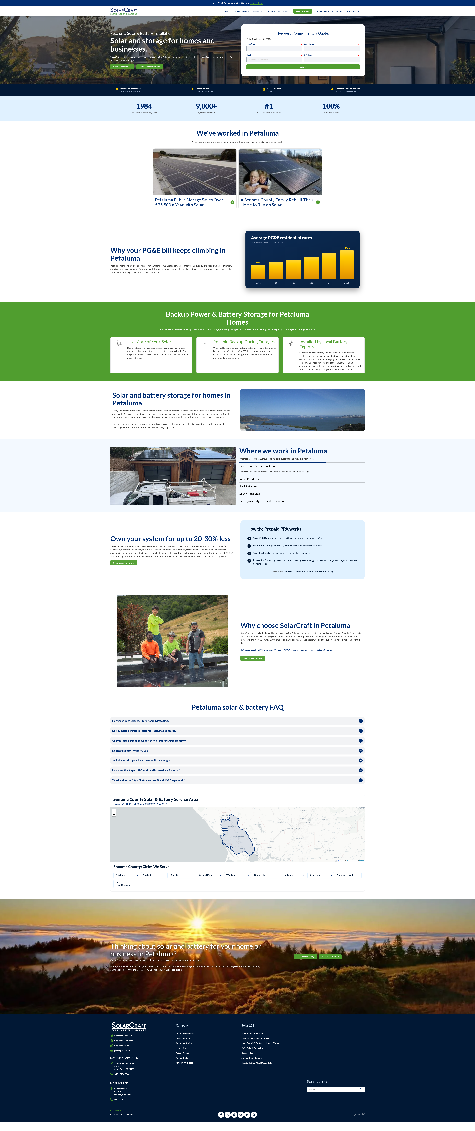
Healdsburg (293, 875)
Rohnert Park (210, 875)
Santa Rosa (154, 875)
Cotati (182, 875)
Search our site (317, 1081)
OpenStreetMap (352, 861)
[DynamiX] (359, 1114)
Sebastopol (320, 875)
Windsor (237, 875)
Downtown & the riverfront (257, 466)
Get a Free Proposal (252, 658)
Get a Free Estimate (122, 66)
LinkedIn (247, 1115)
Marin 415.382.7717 (356, 11)
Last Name (309, 44)
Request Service (121, 1045)
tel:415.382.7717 (121, 1099)
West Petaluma (249, 473)
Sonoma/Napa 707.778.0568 (329, 11)
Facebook (221, 1115)
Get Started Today (305, 956)
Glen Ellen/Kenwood (127, 884)
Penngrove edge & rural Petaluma (261, 495)
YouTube (241, 1115)
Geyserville (265, 875)
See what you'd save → (123, 562)
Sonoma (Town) (348, 875)
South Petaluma (249, 488)
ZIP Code (308, 55)
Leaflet (341, 861)
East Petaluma (248, 480)
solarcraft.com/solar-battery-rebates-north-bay (308, 571)
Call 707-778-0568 (330, 956)
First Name (251, 44)
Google (234, 1115)
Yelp (254, 1115)
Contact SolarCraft (123, 1035)
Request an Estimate (123, 1040)
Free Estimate (302, 11)
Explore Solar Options (149, 66)
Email (248, 55)
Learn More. (256, 2)
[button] (114, 811)
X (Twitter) (228, 1115)
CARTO (361, 861)
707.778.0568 (268, 39)
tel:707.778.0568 (121, 1074)
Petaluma (127, 875)
